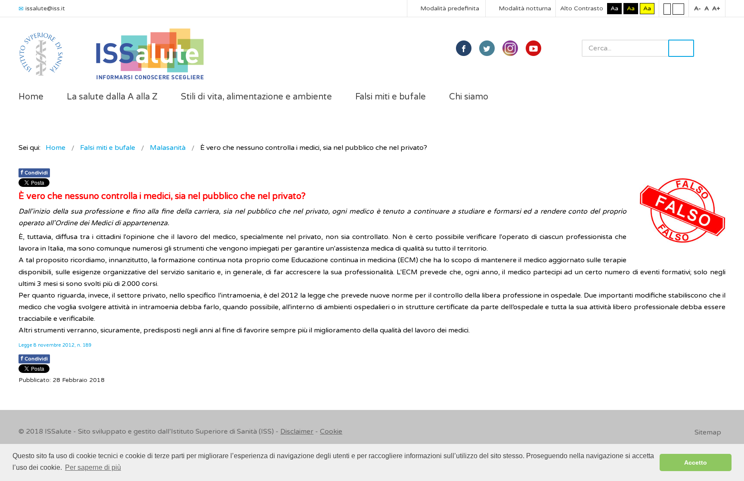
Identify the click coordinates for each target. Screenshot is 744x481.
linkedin (510, 48)
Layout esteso (678, 8)
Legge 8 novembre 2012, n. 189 (55, 345)
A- (697, 8)
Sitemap (707, 432)
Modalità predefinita (448, 8)
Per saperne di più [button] (93, 467)
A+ (716, 8)
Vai (681, 48)
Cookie (331, 431)
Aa (614, 8)
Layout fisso (667, 8)
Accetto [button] (695, 462)
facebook (463, 48)
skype (533, 48)
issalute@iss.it (45, 8)
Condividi (34, 172)
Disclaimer (296, 431)
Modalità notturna (524, 8)
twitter (487, 48)
